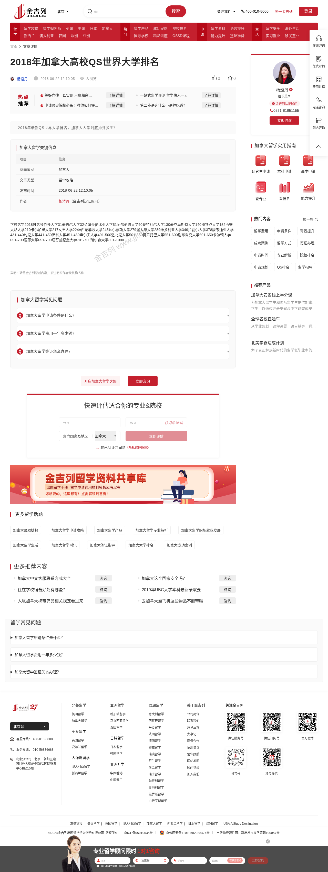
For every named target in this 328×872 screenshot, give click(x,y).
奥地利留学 (156, 788)
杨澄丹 (22, 79)
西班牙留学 (156, 721)
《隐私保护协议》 (138, 448)
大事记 (191, 734)
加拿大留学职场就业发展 (201, 530)
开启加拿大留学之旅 (100, 381)
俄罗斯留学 (156, 794)
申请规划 (261, 267)
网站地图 (193, 761)
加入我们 (193, 774)
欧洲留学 (212, 823)
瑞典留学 (155, 754)
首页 (13, 46)
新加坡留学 (118, 714)
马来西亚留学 (119, 721)
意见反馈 (193, 727)
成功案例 (160, 28)
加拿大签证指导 (102, 545)
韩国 (62, 36)
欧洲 (74, 36)
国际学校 (141, 36)
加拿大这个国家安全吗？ (164, 578)
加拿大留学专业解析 (152, 530)
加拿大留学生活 (25, 545)
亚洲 (86, 36)
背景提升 (307, 231)
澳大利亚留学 (81, 766)
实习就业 (273, 36)
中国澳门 (116, 780)
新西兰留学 (79, 773)
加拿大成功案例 (179, 545)
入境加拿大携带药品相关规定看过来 (50, 601)
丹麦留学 (155, 727)
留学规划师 (52, 28)
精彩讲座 (160, 36)
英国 (69, 28)
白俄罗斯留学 (158, 801)
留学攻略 (31, 28)
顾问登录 (193, 767)
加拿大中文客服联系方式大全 (44, 578)
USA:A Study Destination (240, 823)
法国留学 (155, 734)
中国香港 (116, 773)
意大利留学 (156, 714)
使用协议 (193, 747)
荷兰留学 (155, 767)
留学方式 (284, 243)
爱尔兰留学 (79, 747)
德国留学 (155, 741)
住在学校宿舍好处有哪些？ (42, 590)
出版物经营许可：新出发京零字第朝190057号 (248, 833)
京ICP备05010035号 (138, 833)
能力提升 (218, 36)
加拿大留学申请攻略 (68, 530)
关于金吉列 (284, 12)
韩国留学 (116, 754)
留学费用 (261, 231)
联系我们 (193, 721)
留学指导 (305, 267)
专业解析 (284, 255)
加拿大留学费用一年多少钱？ (40, 655)
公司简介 (193, 714)
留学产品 (141, 28)
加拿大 (107, 28)
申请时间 (261, 255)
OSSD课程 (181, 36)
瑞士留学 (155, 774)
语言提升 (237, 28)
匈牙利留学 (156, 781)
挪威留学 (155, 747)
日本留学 (116, 747)
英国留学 (78, 740)
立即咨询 (143, 381)
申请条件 (284, 231)
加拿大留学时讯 (64, 545)
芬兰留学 (155, 761)
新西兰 (29, 36)
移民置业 (292, 36)
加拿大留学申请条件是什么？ (40, 637)
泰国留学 (116, 727)
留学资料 (218, 28)
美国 (81, 28)
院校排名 (179, 28)
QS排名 (283, 267)
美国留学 (78, 714)
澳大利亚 (46, 36)
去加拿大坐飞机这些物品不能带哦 (172, 601)
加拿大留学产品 (109, 530)
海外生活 (292, 28)
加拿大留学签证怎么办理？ (38, 672)
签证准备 (237, 36)
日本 (93, 28)
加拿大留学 (79, 721)
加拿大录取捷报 (25, 530)
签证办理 (307, 243)
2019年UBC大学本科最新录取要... (173, 590)
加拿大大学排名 (140, 545)
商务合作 (193, 741)
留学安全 (273, 28)
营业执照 (193, 754)
